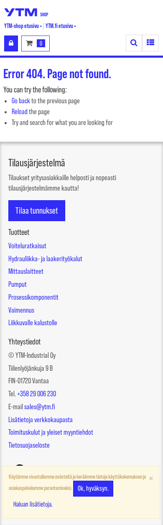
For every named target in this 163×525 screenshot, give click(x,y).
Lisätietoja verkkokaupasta (40, 419)
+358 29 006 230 (36, 394)
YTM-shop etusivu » (23, 25)
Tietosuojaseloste (29, 445)
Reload (20, 111)
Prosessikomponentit (33, 297)
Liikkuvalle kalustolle (32, 323)
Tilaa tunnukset (36, 210)
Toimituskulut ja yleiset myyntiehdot (50, 432)
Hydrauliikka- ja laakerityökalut (45, 259)
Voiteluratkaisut (27, 246)
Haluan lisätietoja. (33, 504)
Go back (21, 101)
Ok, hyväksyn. (93, 488)
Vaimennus (21, 310)
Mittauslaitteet (25, 271)
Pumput (17, 284)
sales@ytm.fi (39, 407)
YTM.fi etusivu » (61, 25)
